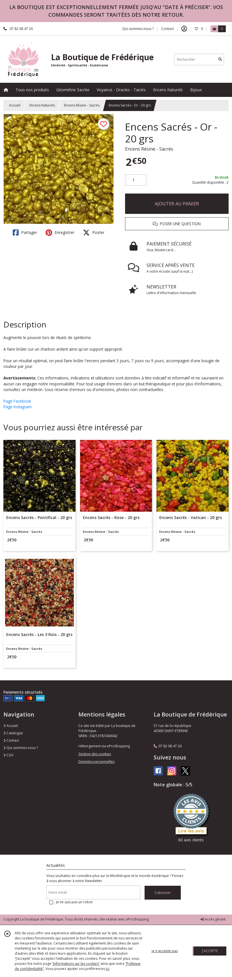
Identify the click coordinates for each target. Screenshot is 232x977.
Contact (167, 28)
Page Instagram (17, 406)
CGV (9, 755)
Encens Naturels (42, 105)
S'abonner (162, 892)
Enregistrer (63, 232)
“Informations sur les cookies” (76, 963)
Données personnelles (96, 761)
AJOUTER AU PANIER (177, 204)
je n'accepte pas (165, 950)
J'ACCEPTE (210, 950)
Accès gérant (214, 919)
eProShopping (137, 919)
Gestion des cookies (94, 754)
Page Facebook (17, 401)
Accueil (14, 105)
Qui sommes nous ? (22, 747)
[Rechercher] (220, 59)
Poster (97, 232)
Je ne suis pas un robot (74, 902)
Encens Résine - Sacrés (82, 105)
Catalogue (14, 733)
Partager (28, 232)
